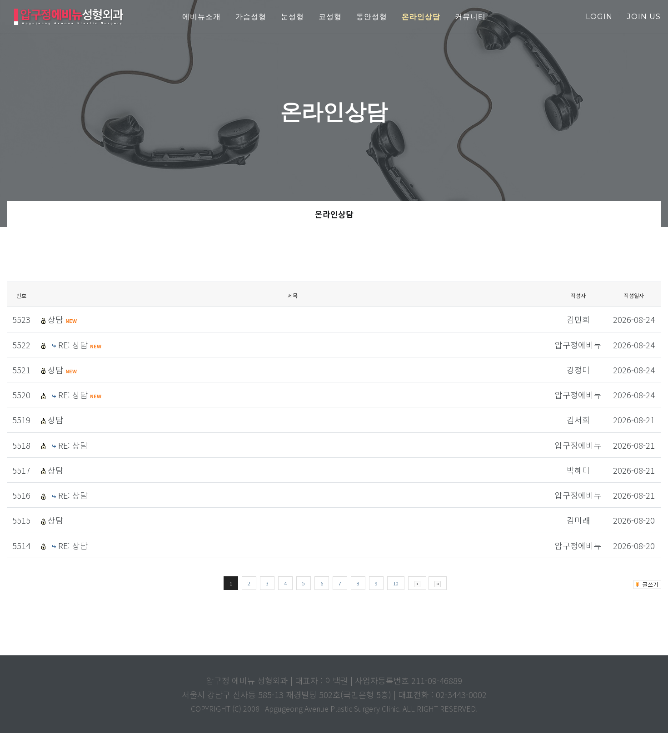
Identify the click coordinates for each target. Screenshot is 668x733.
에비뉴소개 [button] (201, 16)
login (599, 16)
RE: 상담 (79, 345)
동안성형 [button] (371, 16)
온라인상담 (334, 214)
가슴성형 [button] (250, 16)
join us (644, 16)
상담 (62, 319)
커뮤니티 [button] (470, 16)
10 (396, 583)
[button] (421, 17)
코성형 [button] (330, 16)
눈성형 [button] (292, 16)
